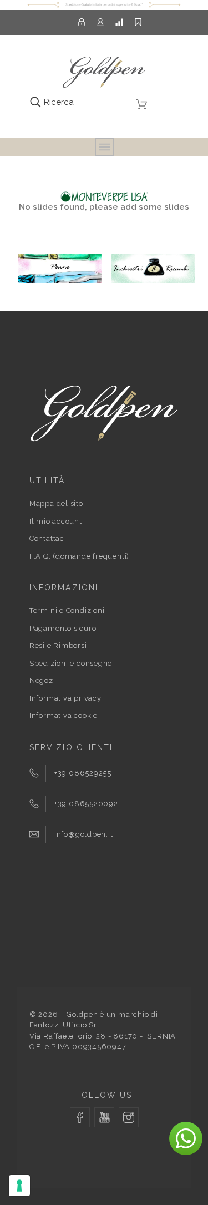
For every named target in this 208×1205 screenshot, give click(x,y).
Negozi (42, 680)
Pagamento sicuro (62, 628)
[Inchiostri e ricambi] (153, 280)
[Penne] (60, 280)
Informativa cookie (63, 715)
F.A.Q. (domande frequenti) (79, 556)
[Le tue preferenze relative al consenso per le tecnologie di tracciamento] (19, 1185)
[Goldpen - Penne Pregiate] (104, 74)
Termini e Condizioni (67, 610)
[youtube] (104, 1117)
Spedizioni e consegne (70, 663)
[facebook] (80, 1117)
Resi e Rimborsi (58, 645)
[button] (185, 1138)
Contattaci (48, 538)
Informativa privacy (65, 698)
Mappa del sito (56, 503)
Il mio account (55, 521)
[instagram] (129, 1117)
